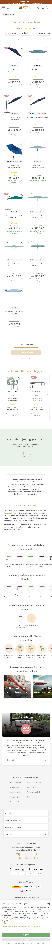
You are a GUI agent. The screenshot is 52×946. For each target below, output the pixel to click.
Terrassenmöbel (33, 792)
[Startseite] (25, 7)
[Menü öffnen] (3, 8)
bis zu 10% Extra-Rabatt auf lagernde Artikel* (24, 3)
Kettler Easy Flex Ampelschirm (37, 117)
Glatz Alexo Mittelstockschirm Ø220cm (14, 313)
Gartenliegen (32, 797)
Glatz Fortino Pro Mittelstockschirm (38, 217)
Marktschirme (26, 33)
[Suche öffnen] (8, 7)
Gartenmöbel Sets (34, 782)
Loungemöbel (15, 787)
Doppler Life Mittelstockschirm (14, 166)
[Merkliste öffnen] (43, 8)
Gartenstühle (15, 792)
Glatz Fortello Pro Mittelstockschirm (14, 265)
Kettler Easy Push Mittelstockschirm (14, 71)
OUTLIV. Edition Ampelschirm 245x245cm (14, 217)
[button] (47, 395)
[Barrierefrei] (39, 7)
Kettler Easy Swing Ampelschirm (14, 119)
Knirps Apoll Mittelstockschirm (37, 70)
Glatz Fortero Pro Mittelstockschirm (38, 265)
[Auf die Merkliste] (22, 48)
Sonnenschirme (10, 513)
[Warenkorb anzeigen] (48, 8)
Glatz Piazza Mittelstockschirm (38, 166)
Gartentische (32, 787)
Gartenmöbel (15, 782)
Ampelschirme (10, 33)
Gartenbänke (15, 797)
